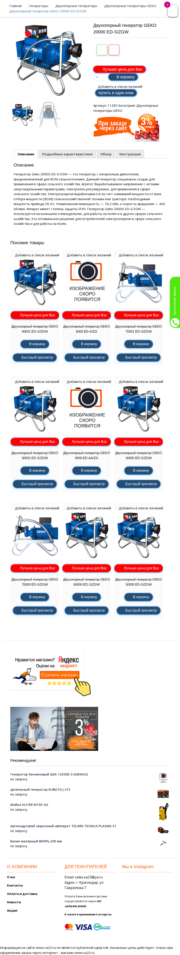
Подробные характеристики (67, 154)
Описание (26, 154)
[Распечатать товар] (102, 50)
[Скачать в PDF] (114, 50)
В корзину (126, 77)
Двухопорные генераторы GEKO (130, 6)
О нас (11, 877)
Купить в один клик (116, 93)
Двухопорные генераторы (76, 6)
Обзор (106, 154)
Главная (15, 6)
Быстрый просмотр (37, 357)
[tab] (26, 154)
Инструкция (130, 154)
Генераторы (38, 6)
